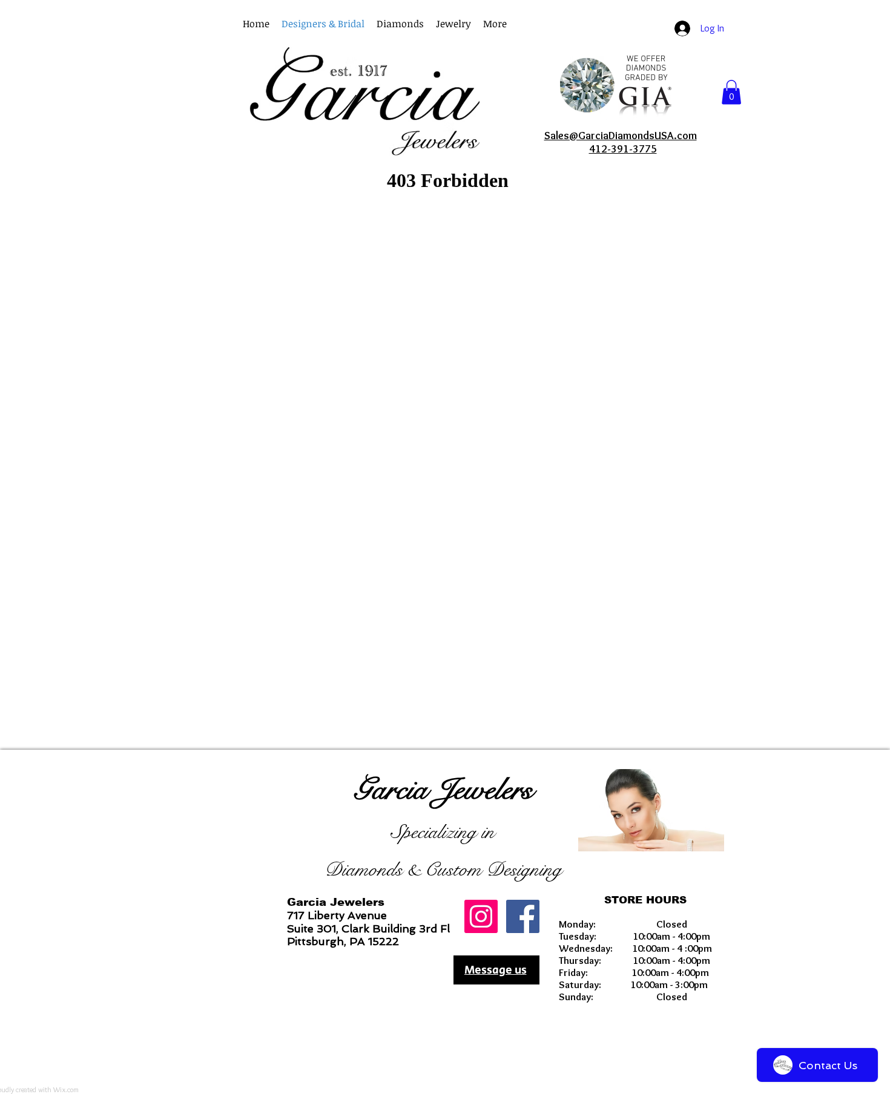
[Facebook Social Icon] (522, 916)
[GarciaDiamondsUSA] (481, 916)
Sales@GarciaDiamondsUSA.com (620, 135)
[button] (495, 24)
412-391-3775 (623, 149)
